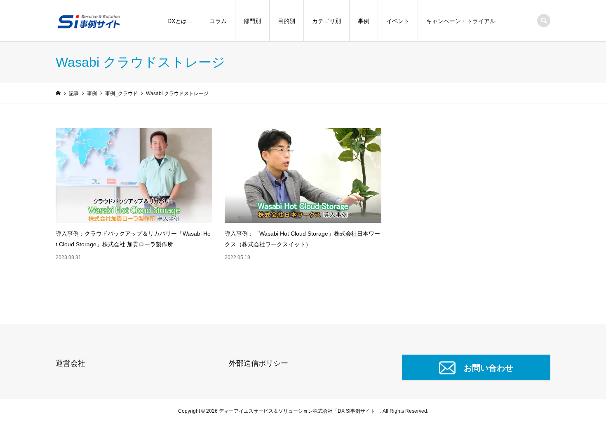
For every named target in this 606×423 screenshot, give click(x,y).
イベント (397, 21)
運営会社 (70, 363)
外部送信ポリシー (258, 363)
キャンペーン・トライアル (461, 21)
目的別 (286, 21)
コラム (218, 21)
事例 (363, 21)
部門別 (252, 21)
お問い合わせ (488, 367)
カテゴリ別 (326, 21)
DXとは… (180, 21)
